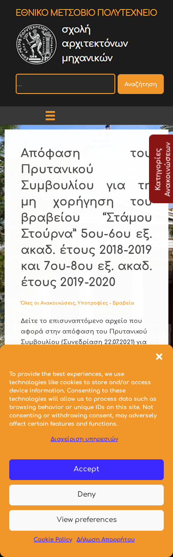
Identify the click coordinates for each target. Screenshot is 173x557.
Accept (86, 469)
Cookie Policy (53, 539)
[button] (159, 356)
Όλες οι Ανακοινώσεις (48, 302)
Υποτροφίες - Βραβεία (106, 302)
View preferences (87, 520)
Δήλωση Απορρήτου (106, 539)
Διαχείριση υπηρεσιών (84, 439)
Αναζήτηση (141, 84)
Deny (86, 494)
